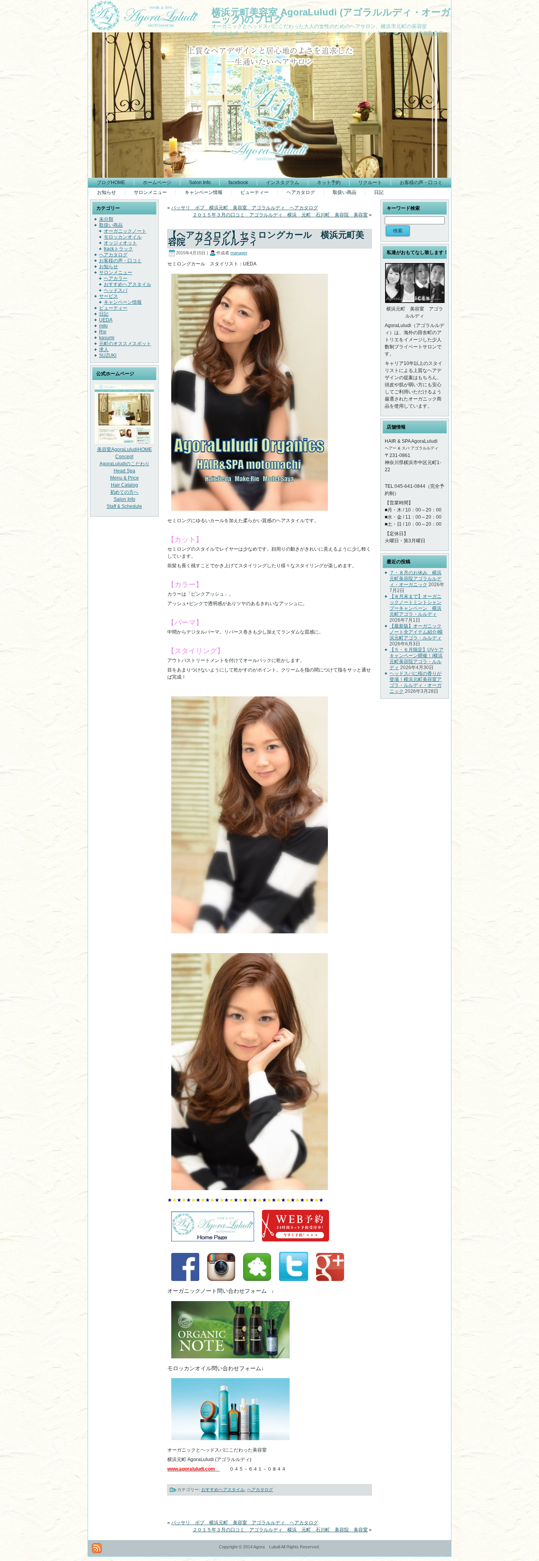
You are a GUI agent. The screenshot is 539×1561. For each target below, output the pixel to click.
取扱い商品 (111, 225)
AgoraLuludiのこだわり (124, 463)
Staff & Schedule (124, 506)
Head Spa (124, 471)
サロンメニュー (115, 272)
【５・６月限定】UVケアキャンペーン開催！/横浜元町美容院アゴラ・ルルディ (416, 658)
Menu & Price (124, 478)
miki (103, 326)
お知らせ (108, 266)
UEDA (105, 320)
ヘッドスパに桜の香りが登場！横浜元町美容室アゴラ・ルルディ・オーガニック (415, 682)
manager (238, 252)
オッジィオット (120, 243)
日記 (104, 314)
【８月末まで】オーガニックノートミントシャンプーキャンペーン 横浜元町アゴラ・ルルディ (415, 605)
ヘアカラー (115, 278)
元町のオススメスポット (125, 343)
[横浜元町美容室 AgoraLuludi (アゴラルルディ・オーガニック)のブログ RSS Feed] (97, 1548)
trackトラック (118, 249)
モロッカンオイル (123, 237)
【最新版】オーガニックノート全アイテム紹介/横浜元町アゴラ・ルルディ (416, 632)
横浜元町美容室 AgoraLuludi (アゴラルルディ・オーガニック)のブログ (331, 15)
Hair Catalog (124, 485)
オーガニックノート (125, 231)
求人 (104, 349)
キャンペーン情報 (123, 302)
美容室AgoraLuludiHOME (124, 449)
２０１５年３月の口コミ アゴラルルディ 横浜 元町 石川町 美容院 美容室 (280, 215)
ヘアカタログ (113, 255)
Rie (103, 332)
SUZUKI (107, 355)
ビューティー (113, 308)
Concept (124, 456)
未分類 (106, 219)
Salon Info (124, 499)
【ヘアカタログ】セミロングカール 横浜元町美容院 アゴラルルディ (266, 238)
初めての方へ (124, 492)
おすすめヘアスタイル (127, 284)
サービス (108, 296)
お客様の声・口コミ (120, 260)
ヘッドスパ (115, 290)
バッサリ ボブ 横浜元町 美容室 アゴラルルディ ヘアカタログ (244, 208)
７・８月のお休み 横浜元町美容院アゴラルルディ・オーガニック (415, 578)
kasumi (106, 337)
